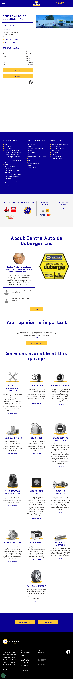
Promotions (24, 670)
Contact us (41, 652)
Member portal (42, 654)
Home (4, 11)
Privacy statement (42, 664)
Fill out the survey (36, 343)
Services (23, 655)
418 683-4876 (7, 29)
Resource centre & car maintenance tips (27, 666)
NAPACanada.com (42, 659)
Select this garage (11, 39)
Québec (30, 11)
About (39, 650)
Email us (17, 70)
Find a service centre (14, 11)
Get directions (10, 42)
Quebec (24, 11)
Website (18, 76)
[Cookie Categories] (3, 675)
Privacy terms (41, 663)
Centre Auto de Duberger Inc (42, 11)
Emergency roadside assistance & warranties (27, 660)
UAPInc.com (41, 660)
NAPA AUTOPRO (36, 3)
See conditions (36, 337)
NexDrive (40, 662)
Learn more (12, 413)
